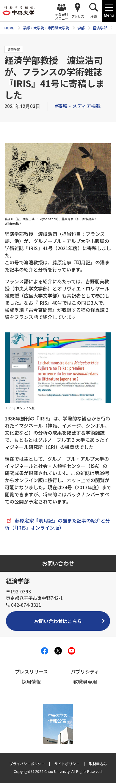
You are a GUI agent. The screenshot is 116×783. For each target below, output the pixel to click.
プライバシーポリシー (27, 763)
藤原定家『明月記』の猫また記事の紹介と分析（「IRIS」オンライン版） (57, 524)
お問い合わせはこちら (58, 621)
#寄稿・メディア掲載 (78, 105)
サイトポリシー (66, 763)
